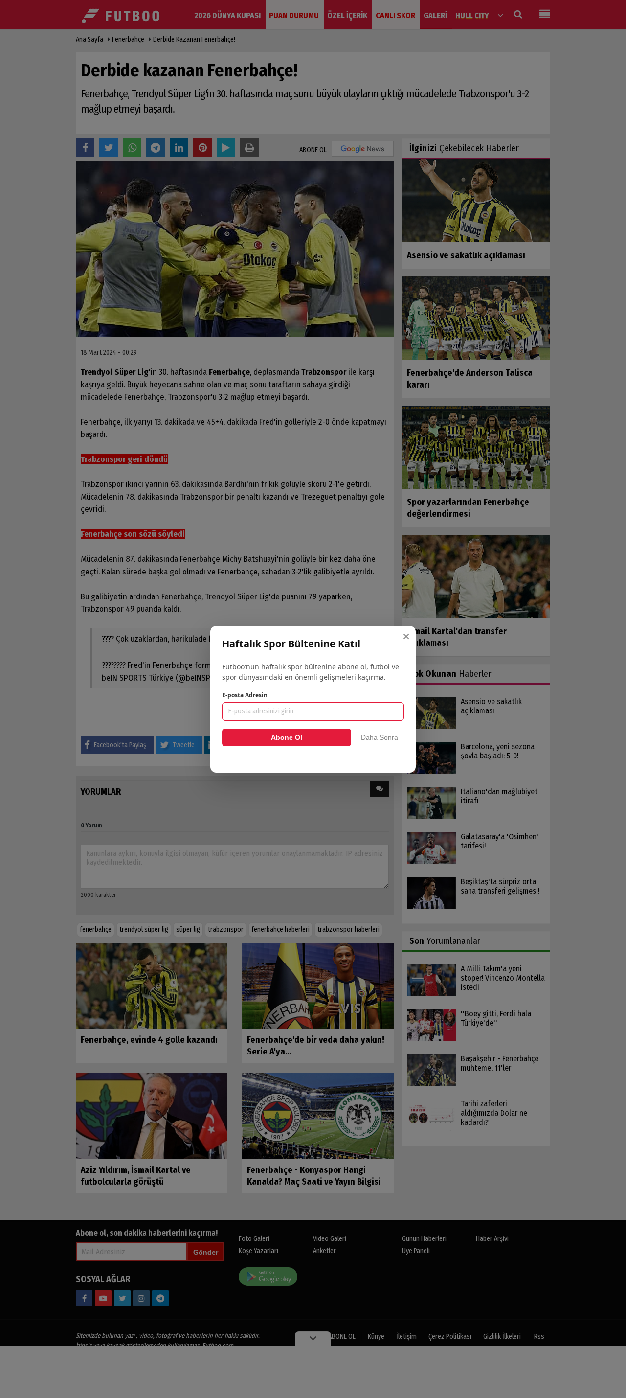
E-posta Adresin (245, 695)
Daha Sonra (379, 737)
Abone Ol (286, 737)
